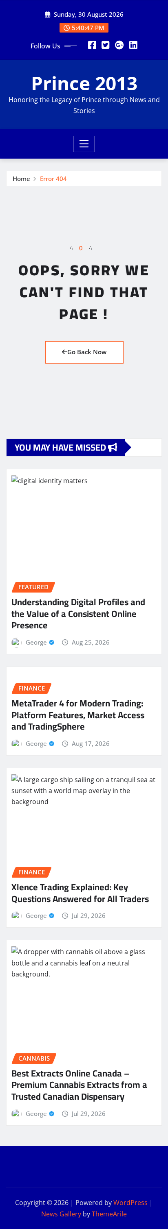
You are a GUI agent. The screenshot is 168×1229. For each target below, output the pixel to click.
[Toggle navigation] (84, 144)
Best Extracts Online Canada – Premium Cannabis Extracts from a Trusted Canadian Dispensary (79, 1085)
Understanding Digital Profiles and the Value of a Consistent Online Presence (78, 613)
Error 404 (53, 178)
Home (21, 178)
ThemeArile (109, 1213)
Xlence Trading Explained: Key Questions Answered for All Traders (80, 892)
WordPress (130, 1202)
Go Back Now (86, 352)
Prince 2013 (84, 83)
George (36, 642)
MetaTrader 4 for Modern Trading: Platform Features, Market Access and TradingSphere (77, 715)
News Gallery (61, 1213)
